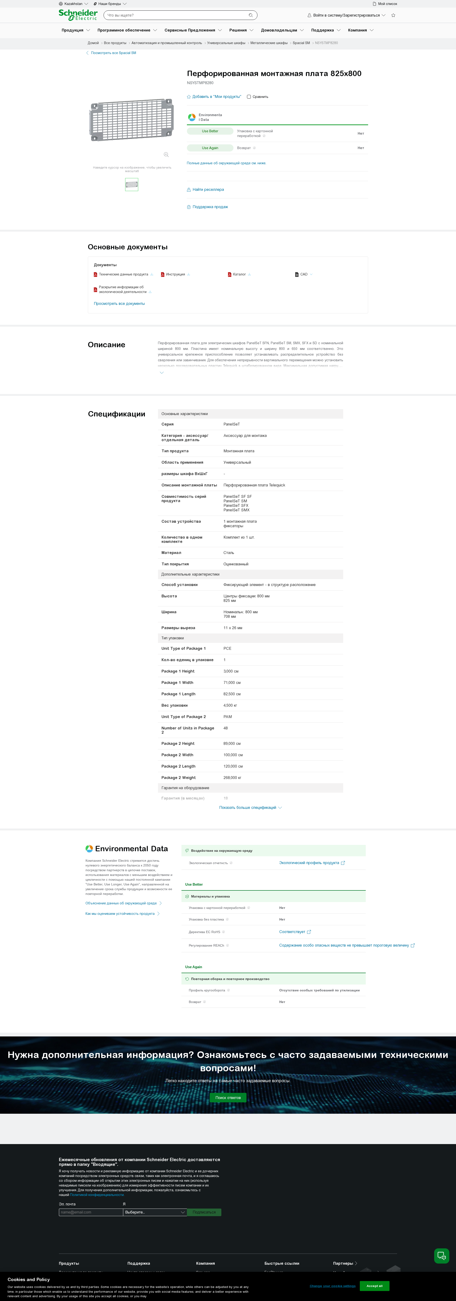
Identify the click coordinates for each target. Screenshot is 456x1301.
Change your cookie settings (333, 1286)
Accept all (375, 1286)
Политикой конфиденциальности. (97, 1195)
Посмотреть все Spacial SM (113, 53)
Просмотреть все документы (119, 303)
